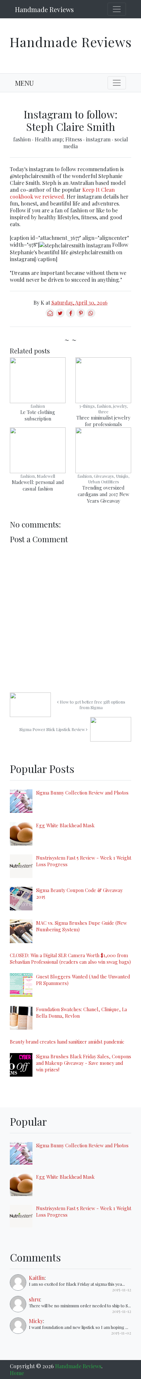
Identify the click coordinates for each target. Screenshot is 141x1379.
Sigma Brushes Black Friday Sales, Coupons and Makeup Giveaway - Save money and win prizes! (83, 1063)
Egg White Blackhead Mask (65, 825)
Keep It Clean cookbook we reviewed (62, 193)
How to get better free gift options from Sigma (92, 704)
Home (17, 1373)
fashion (22, 139)
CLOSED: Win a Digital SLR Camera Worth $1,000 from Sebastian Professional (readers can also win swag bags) (70, 958)
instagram (99, 139)
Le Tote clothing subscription (37, 415)
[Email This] (50, 315)
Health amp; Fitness (59, 139)
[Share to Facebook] (70, 315)
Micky (36, 1320)
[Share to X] (60, 315)
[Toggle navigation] (117, 9)
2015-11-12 (121, 1289)
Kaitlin (37, 1277)
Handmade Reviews (44, 9)
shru (34, 1299)
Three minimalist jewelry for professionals (103, 420)
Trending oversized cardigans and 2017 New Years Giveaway (103, 494)
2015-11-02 (121, 1332)
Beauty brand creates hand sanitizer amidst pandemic (67, 1041)
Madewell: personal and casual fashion (38, 485)
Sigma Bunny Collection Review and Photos (82, 792)
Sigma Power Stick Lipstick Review (52, 729)
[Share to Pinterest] (80, 315)
